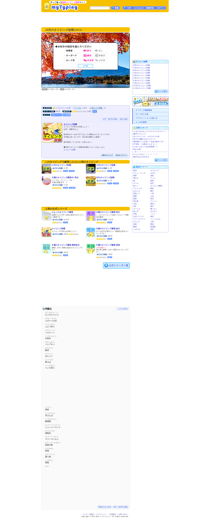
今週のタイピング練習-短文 (108, 228)
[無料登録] (150, 101)
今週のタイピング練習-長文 (108, 212)
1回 (134, 206)
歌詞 (135, 170)
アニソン (153, 201)
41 (105, 108)
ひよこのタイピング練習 (62, 212)
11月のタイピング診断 (61, 165)
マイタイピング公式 (63, 108)
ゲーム (135, 183)
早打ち (135, 178)
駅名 (152, 188)
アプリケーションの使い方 (147, 118)
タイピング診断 (70, 124)
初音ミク (136, 193)
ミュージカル (155, 219)
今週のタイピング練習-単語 (108, 245)
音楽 (152, 176)
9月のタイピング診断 (105, 177)
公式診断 (66, 115)
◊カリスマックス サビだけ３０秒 (146, 136)
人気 (152, 221)
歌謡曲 (152, 227)
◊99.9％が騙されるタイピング (144, 139)
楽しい (135, 186)
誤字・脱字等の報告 (110, 119)
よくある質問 (141, 122)
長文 (152, 183)
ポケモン (153, 211)
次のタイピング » (121, 155)
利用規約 (113, 514)
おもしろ (136, 191)
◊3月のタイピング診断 (141, 78)
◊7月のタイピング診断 (141, 68)
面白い (152, 204)
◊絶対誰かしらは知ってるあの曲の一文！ (148, 141)
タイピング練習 (156, 186)
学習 (135, 214)
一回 (152, 193)
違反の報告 (124, 119)
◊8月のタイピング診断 (141, 65)
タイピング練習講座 (144, 110)
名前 (135, 224)
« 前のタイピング (107, 155)
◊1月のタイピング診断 (141, 83)
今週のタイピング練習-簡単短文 (66, 245)
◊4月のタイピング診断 (141, 75)
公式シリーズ (56, 115)
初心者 (135, 201)
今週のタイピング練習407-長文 (65, 177)
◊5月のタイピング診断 (141, 73)
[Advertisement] (105, 19)
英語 (152, 224)
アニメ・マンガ (139, 173)
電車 (135, 196)
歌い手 (135, 211)
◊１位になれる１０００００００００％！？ (149, 131)
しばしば (136, 229)
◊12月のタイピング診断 (142, 86)
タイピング (154, 170)
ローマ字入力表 (142, 114)
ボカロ (152, 173)
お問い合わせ (122, 514)
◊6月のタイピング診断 (141, 70)
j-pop (152, 196)
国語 (135, 199)
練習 (135, 227)
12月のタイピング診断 (105, 165)
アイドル (136, 209)
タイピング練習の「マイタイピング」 (95, 514)
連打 (152, 191)
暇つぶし (153, 209)
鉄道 (152, 181)
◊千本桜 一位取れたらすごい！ (145, 144)
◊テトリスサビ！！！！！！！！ (145, 154)
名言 (152, 229)
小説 (135, 204)
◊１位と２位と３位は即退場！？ (145, 147)
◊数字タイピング (139, 134)
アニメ (152, 178)
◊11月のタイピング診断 (142, 88)
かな (94, 111)
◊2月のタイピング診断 (141, 80)
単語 (152, 216)
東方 (152, 206)
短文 (152, 199)
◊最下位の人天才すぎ (141, 157)
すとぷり (136, 221)
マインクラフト (139, 219)
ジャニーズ (137, 188)
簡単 (135, 176)
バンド (152, 214)
